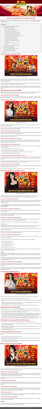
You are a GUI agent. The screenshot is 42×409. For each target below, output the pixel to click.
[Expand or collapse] (40, 24)
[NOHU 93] (21, 2)
